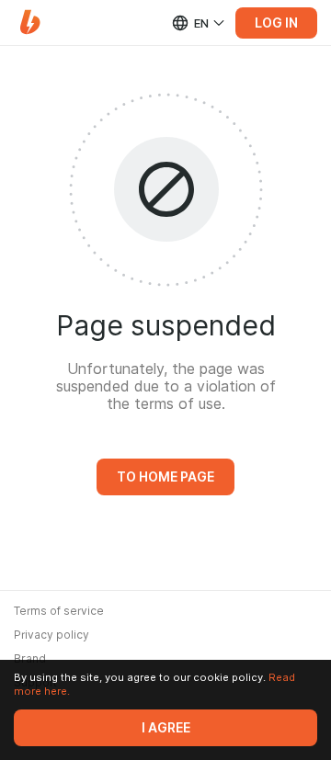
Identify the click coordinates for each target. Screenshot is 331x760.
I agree (166, 727)
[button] (30, 22)
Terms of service (59, 611)
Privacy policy (51, 635)
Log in (276, 23)
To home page (165, 477)
